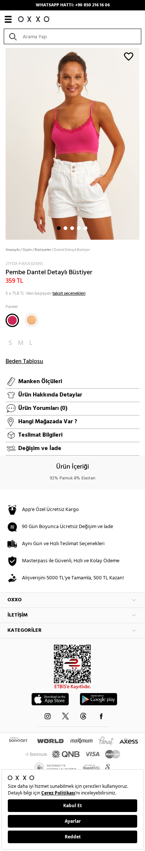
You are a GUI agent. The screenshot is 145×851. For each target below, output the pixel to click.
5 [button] (85, 228)
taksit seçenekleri (69, 293)
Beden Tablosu (24, 361)
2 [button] (65, 228)
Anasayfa (13, 250)
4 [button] (79, 228)
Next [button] (3, 143)
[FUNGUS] (31, 320)
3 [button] (72, 228)
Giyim (27, 250)
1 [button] (59, 228)
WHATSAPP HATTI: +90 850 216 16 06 (73, 5)
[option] (72, 143)
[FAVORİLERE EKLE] (128, 56)
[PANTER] (12, 320)
